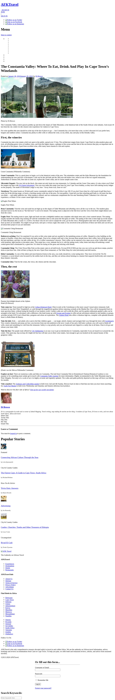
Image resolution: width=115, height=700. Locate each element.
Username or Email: (42, 668)
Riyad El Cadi (6, 543)
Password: (38, 674)
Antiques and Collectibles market (27, 384)
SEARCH (5, 10)
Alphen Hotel (64, 315)
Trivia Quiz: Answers (9, 488)
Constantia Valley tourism (49, 376)
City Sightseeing (37, 331)
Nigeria (8, 620)
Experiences (9, 564)
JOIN (3, 12)
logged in (13, 433)
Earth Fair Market (10, 386)
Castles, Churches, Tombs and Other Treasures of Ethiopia (25, 527)
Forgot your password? (43, 688)
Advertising (5, 506)
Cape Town (9, 600)
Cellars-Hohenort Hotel (43, 307)
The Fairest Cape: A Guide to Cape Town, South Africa (23, 473)
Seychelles (9, 626)
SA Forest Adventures (26, 185)
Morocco (8, 612)
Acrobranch (109, 321)
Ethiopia (8, 602)
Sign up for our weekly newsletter (42, 390)
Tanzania (8, 630)
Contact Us (9, 589)
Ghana (7, 604)
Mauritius (8, 610)
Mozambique (10, 614)
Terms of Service (11, 583)
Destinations (9, 566)
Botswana (8, 598)
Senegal (8, 624)
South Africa (9, 628)
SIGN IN (4, 16)
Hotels (7, 568)
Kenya (7, 608)
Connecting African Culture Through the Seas (19, 457)
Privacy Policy (10, 585)
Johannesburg (10, 606)
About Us (8, 579)
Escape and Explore (63, 313)
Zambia (8, 632)
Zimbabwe (9, 634)
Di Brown (39, 76)
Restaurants (9, 570)
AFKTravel (9, 4)
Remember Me (42, 680)
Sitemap (8, 581)
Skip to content (6, 35)
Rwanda (8, 622)
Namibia (8, 616)
